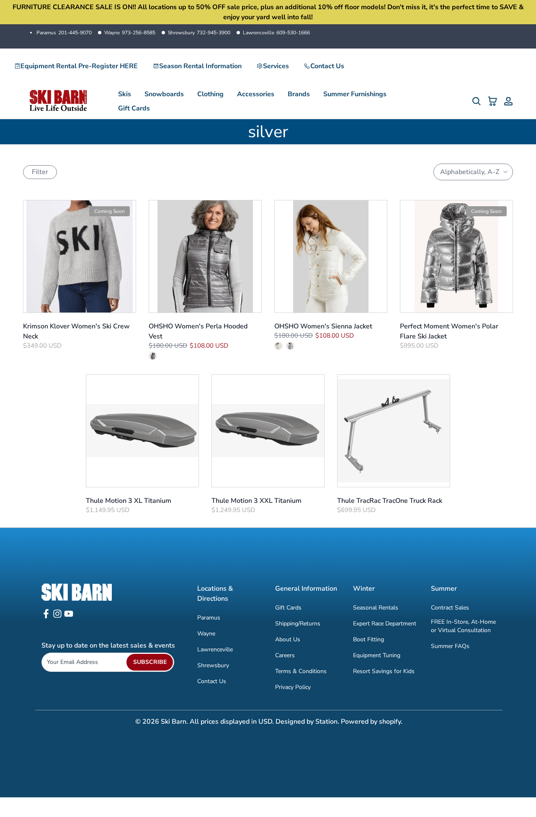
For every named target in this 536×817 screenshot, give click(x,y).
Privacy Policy (293, 687)
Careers (285, 655)
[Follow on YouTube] (68, 616)
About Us (287, 639)
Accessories (255, 94)
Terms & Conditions (301, 671)
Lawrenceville (276, 32)
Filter (40, 172)
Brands (299, 94)
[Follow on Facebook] (46, 616)
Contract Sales (450, 608)
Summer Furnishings (355, 94)
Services (276, 66)
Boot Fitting (368, 639)
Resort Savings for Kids (384, 671)
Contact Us (327, 66)
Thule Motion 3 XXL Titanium (256, 500)
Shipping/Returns (297, 623)
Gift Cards (134, 108)
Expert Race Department (384, 623)
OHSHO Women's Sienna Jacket (323, 326)
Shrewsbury (199, 32)
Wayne (129, 32)
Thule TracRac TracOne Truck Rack (389, 500)
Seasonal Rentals (375, 608)
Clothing (210, 94)
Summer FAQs (450, 646)
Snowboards (164, 94)
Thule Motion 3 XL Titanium (128, 500)
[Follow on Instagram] (57, 616)
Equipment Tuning (376, 655)
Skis (124, 94)
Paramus (64, 32)
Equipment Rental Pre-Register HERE (79, 66)
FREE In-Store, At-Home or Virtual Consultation (463, 626)
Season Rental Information (200, 66)
